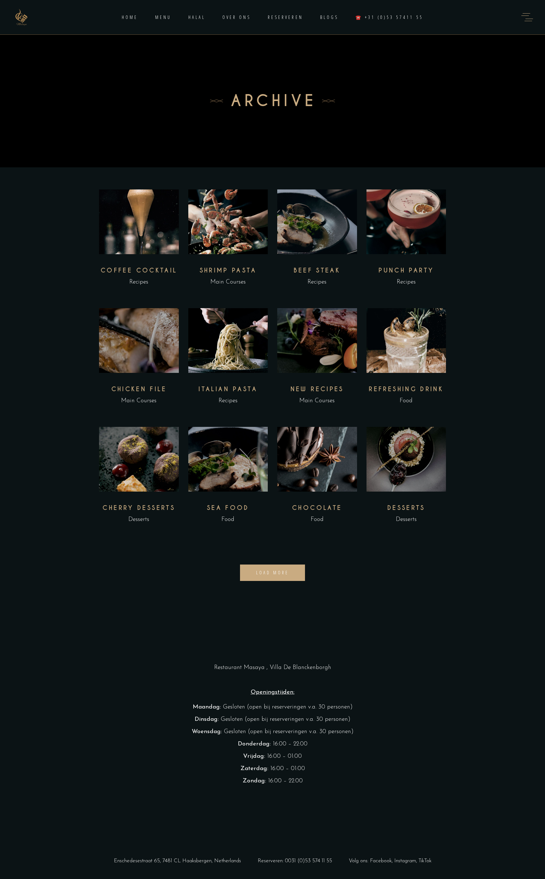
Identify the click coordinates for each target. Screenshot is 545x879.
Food (406, 401)
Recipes (138, 282)
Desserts (138, 520)
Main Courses (228, 282)
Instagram (405, 861)
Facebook (381, 861)
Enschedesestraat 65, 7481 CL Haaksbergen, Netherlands (177, 861)
